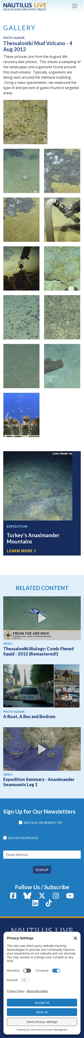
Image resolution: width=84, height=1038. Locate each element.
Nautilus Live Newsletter (43, 822)
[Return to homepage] (24, 7)
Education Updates (23, 838)
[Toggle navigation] (75, 6)
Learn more (20, 550)
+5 (68, 696)
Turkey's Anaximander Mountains (33, 538)
